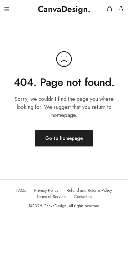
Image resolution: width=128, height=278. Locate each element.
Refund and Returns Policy (89, 190)
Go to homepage (64, 138)
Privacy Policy (46, 190)
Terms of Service (50, 197)
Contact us (83, 197)
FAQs (21, 190)
